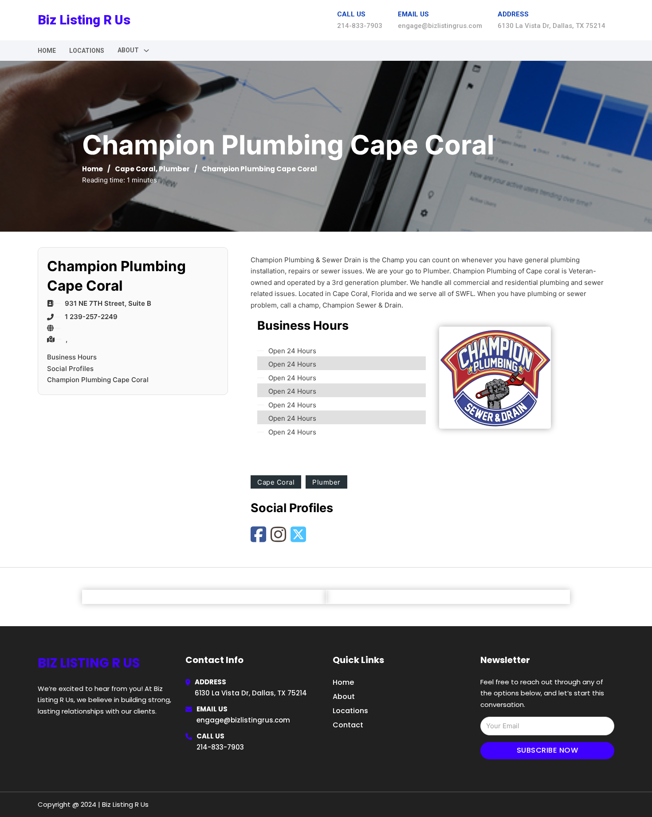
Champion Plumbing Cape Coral (98, 379)
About (344, 696)
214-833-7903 (220, 747)
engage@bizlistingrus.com (243, 720)
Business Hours (72, 357)
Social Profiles (70, 368)
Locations (86, 50)
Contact (348, 725)
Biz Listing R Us (84, 20)
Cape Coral (135, 169)
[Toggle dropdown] (146, 50)
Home (47, 50)
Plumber (174, 169)
